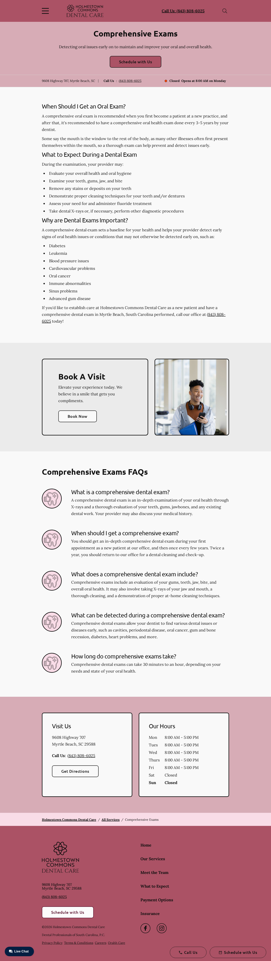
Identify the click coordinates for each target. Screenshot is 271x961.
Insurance (150, 913)
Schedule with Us (135, 61)
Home (145, 845)
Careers (100, 943)
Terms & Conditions (78, 943)
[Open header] (46, 11)
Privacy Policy (52, 943)
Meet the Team (154, 872)
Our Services (152, 858)
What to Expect (154, 886)
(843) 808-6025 (130, 81)
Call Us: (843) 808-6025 (183, 10)
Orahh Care (116, 943)
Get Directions (75, 771)
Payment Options (156, 899)
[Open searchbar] (224, 11)
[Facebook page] (145, 928)
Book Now (77, 416)
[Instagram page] (162, 928)
